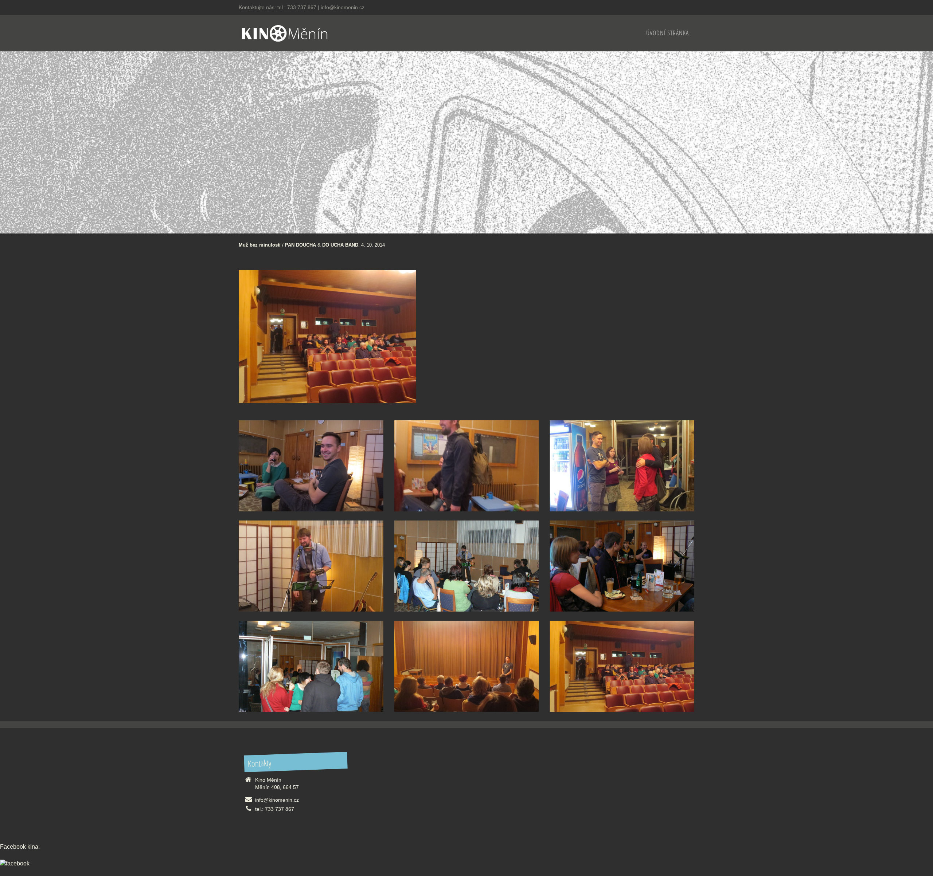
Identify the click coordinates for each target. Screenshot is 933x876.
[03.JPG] (622, 666)
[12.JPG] (311, 465)
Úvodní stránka (667, 33)
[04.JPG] (466, 666)
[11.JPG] (466, 465)
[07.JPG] (466, 566)
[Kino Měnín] (285, 32)
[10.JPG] (622, 465)
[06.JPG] (622, 566)
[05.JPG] (311, 666)
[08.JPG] (311, 566)
